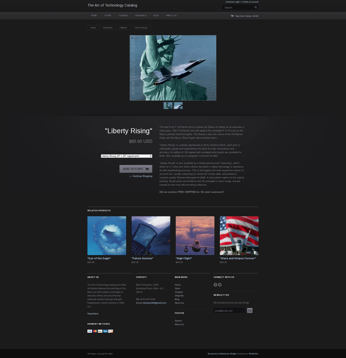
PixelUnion (253, 353)
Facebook (215, 285)
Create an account (250, 1)
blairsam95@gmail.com (154, 302)
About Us (171, 16)
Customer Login (232, 1)
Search (178, 320)
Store (108, 16)
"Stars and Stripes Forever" (238, 258)
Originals (140, 16)
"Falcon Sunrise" (142, 258)
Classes (123, 16)
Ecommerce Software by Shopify (222, 353)
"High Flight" (184, 258)
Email (220, 285)
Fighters (123, 27)
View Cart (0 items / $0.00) (247, 15)
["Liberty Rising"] (167, 106)
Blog (156, 16)
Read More (92, 313)
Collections (108, 27)
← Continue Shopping (141, 176)
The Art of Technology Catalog (112, 5)
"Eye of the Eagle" (99, 258)
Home (94, 16)
